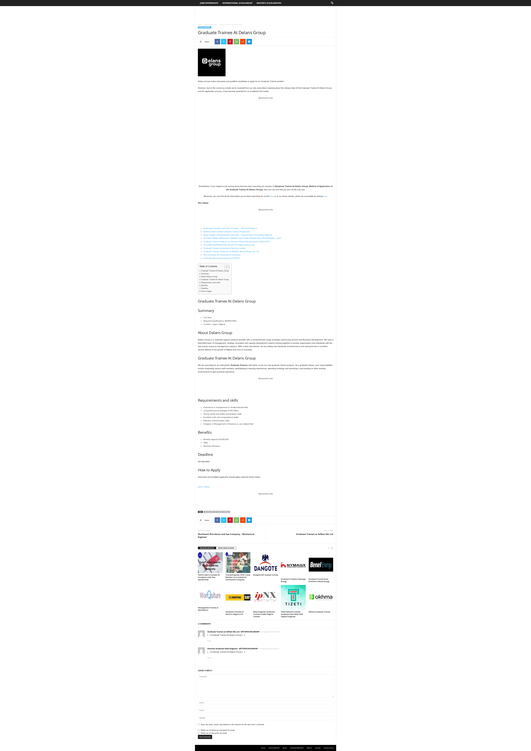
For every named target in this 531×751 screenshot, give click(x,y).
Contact (318, 748)
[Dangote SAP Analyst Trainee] (265, 562)
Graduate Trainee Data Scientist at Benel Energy (319, 580)
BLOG (285, 748)
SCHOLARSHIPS (274, 748)
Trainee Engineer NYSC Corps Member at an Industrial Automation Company (238, 577)
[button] (332, 3)
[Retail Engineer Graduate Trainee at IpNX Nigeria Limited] (265, 597)
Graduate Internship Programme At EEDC (221, 258)
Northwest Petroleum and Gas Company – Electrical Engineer (230, 228)
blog (272, 196)
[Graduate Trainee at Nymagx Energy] (293, 564)
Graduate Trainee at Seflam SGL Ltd (314, 534)
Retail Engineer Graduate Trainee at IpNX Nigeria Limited (264, 614)
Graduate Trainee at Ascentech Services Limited (224, 248)
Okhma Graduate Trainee (319, 612)
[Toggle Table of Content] (225, 267)
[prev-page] (328, 548)
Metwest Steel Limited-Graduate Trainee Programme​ (226, 231)
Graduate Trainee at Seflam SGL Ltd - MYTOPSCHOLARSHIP (233, 631)
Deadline (204, 288)
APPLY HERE (204, 487)
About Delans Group (209, 277)
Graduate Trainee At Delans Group (215, 271)
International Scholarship (237, 3)
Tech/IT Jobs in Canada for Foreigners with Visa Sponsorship (209, 577)
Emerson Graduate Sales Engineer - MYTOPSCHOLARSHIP (232, 648)
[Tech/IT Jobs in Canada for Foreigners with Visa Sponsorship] (210, 562)
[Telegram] (249, 41)
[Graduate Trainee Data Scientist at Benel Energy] (321, 564)
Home (200, 25)
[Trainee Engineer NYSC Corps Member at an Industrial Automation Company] (238, 562)
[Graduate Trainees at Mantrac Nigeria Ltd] (238, 597)
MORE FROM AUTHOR (226, 548)
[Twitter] (224, 41)
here (325, 196)
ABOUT (309, 748)
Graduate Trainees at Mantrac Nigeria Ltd (235, 613)
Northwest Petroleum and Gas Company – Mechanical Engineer (226, 535)
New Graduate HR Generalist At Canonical (221, 255)
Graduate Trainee (223, 512)
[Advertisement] (265, 13)
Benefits (204, 285)
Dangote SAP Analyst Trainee (265, 575)
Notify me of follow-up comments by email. (218, 730)
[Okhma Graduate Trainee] (321, 597)
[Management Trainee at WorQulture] (210, 595)
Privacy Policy (329, 748)
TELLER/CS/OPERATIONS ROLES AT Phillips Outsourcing (229, 245)
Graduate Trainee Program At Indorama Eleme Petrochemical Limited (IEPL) (236, 241)
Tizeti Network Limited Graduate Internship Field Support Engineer (292, 614)
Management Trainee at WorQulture (208, 608)
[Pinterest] (230, 41)
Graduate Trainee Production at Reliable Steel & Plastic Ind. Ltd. (231, 251)
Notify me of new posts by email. (214, 733)
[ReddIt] (243, 41)
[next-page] (332, 548)
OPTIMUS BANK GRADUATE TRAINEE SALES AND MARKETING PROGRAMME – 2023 (242, 238)
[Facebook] (217, 41)
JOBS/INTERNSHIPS (209, 3)
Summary (205, 274)
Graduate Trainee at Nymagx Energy (293, 580)
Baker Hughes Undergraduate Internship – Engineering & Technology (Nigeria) (237, 235)
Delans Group (209, 512)
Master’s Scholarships (269, 3)
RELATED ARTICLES (207, 548)
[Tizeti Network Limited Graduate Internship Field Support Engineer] (293, 597)
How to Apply (206, 291)
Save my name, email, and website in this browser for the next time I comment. (233, 724)
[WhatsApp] (236, 41)
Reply (209, 641)
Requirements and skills (210, 283)
